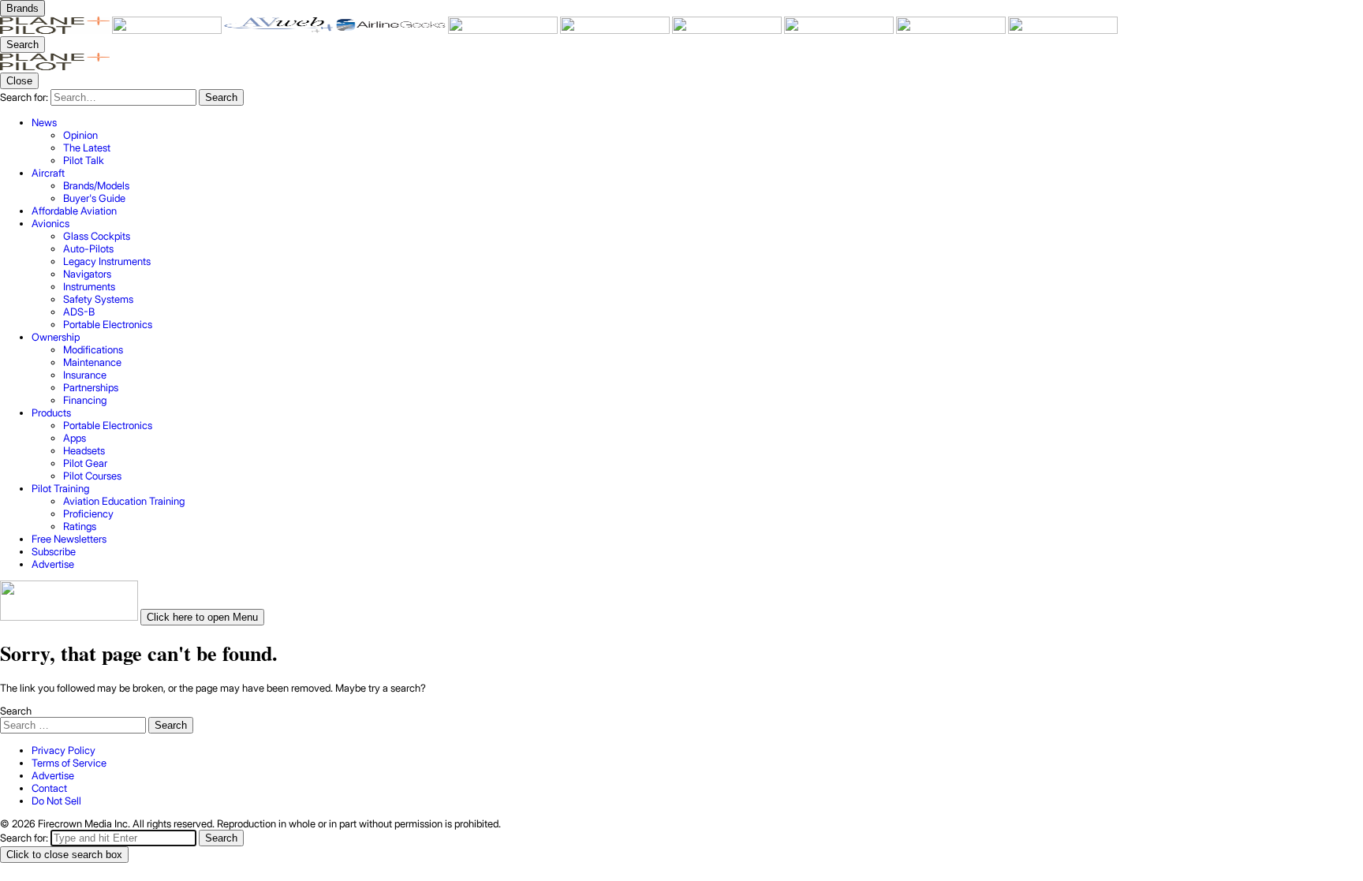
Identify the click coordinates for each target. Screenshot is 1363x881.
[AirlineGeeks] (392, 30)
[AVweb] (280, 30)
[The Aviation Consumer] (728, 30)
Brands (22, 8)
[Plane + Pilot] (56, 30)
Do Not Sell (56, 800)
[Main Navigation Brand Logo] (55, 66)
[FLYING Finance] (840, 30)
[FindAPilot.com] (952, 30)
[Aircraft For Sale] (504, 30)
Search (16, 710)
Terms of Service (69, 762)
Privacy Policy (63, 750)
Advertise (53, 775)
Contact (49, 788)
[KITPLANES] (616, 30)
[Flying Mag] (168, 30)
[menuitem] (697, 141)
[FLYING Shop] (1063, 30)
